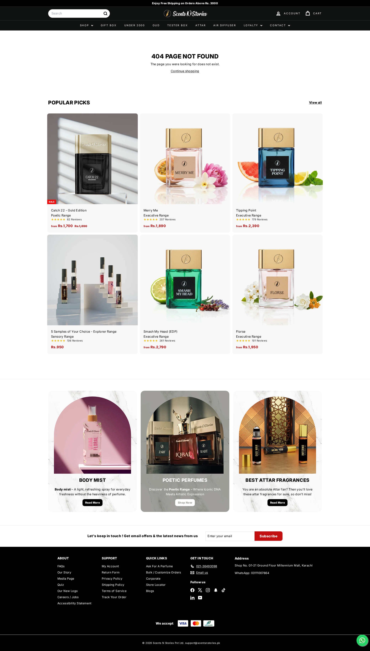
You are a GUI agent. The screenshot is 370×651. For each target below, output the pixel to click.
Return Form (110, 572)
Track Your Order (114, 597)
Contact (278, 25)
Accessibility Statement (74, 603)
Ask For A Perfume (159, 566)
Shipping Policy (113, 585)
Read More (92, 502)
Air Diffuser (224, 25)
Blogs (150, 591)
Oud (156, 25)
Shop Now (185, 502)
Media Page (65, 578)
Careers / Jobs (68, 597)
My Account (110, 566)
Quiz (60, 585)
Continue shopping (185, 71)
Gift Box (109, 25)
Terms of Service (114, 591)
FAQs (61, 566)
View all (315, 102)
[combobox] (79, 13)
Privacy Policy (112, 578)
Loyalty (252, 25)
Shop (85, 25)
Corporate (153, 578)
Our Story (64, 572)
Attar (200, 25)
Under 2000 (134, 25)
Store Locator (156, 585)
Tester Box (177, 25)
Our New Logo (67, 591)
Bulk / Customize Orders (163, 572)
